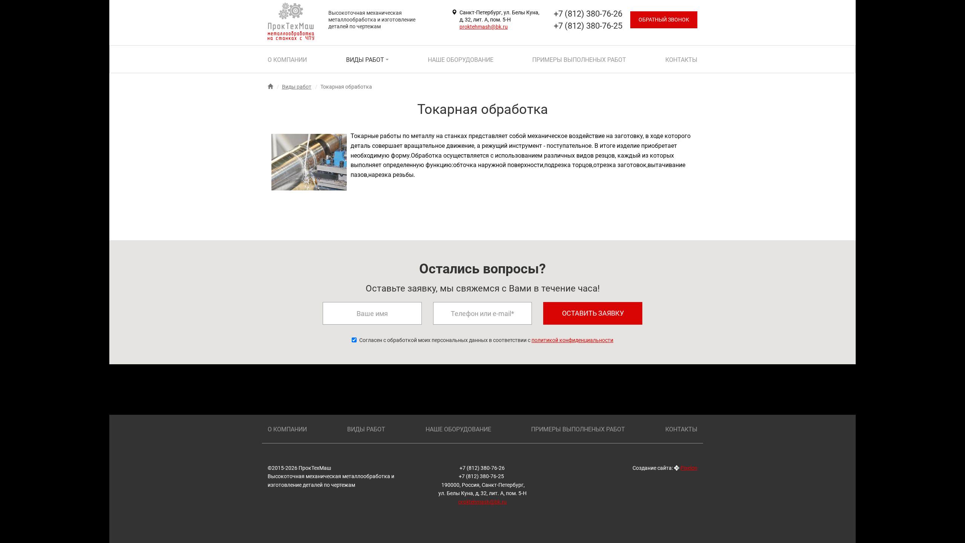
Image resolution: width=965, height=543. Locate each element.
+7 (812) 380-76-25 (482, 476)
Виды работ (366, 59)
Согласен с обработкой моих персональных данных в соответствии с (486, 340)
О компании (287, 59)
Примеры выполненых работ (579, 59)
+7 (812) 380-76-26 (483, 468)
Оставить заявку (593, 313)
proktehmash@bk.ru (484, 27)
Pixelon (688, 468)
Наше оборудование (460, 59)
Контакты (681, 59)
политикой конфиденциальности (572, 340)
